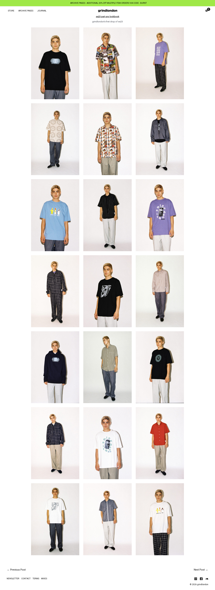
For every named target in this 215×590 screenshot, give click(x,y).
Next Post (201, 569)
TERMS (36, 578)
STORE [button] (11, 11)
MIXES (44, 578)
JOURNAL (41, 11)
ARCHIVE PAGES (25, 11)
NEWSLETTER (13, 578)
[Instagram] (195, 578)
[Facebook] (201, 578)
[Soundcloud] (206, 578)
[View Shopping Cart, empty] (206, 10)
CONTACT (26, 578)
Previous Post (16, 569)
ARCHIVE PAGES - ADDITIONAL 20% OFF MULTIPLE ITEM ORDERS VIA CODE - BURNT (108, 3)
